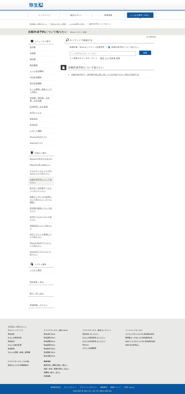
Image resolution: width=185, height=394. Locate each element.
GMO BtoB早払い (132, 345)
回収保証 (34, 119)
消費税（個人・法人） (52, 372)
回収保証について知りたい (41, 227)
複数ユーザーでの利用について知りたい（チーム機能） (41, 199)
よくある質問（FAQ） (77, 24)
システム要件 (36, 270)
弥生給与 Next (49, 348)
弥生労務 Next (49, 356)
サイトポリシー (70, 387)
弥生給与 (11, 341)
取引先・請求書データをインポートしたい (41, 189)
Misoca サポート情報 (58, 24)
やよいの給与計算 (15, 345)
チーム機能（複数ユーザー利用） (41, 90)
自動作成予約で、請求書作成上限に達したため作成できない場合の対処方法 (105, 74)
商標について (115, 387)
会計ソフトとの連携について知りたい (41, 235)
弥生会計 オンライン (90, 334)
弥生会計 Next (49, 334)
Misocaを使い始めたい (40, 165)
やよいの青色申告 (15, 338)
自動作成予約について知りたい (125, 47)
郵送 (102, 58)
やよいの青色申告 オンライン (93, 338)
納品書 (33, 59)
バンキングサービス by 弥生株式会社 (139, 334)
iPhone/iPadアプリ (38, 137)
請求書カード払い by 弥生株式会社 (138, 338)
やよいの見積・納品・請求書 (19, 352)
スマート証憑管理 (89, 348)
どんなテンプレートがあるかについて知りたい (41, 172)
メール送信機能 (37, 71)
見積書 (33, 53)
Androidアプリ (36, 143)
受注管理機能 (36, 83)
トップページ (44, 15)
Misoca (85, 345)
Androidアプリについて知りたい (40, 253)
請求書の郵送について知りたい (41, 209)
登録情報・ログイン (39, 305)
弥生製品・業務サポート (38, 24)
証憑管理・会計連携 (39, 107)
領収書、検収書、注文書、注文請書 (40, 99)
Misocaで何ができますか (41, 159)
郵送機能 (34, 65)
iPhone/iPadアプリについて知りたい (40, 244)
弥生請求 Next (49, 338)
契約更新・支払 (37, 282)
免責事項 (103, 387)
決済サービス (36, 113)
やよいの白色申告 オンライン (93, 341)
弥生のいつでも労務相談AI (18, 365)
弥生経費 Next (49, 341)
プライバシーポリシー (88, 387)
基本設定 (34, 125)
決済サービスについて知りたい (41, 218)
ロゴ (107, 58)
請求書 (33, 47)
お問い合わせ (129, 387)
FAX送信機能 (36, 77)
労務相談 (47, 376)
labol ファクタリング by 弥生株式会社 (140, 341)
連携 (118, 58)
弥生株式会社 (56, 387)
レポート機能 (36, 131)
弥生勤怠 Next (49, 352)
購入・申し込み (37, 293)
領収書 (112, 58)
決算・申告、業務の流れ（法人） (57, 369)
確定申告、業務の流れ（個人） (56, 365)
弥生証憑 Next (49, 345)
